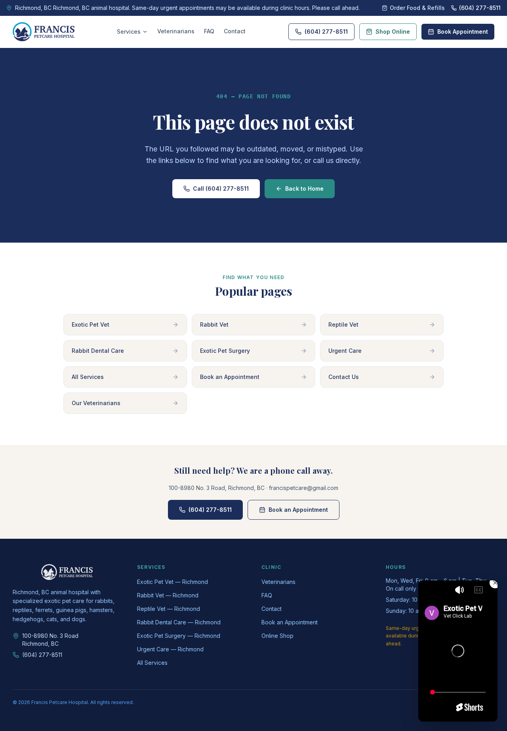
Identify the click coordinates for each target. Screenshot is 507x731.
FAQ (209, 31)
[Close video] (495, 582)
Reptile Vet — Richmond (168, 608)
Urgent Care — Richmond (170, 649)
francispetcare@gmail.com (303, 487)
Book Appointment (462, 31)
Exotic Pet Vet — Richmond (172, 581)
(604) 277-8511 (326, 31)
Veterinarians (175, 31)
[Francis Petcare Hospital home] (43, 31)
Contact (235, 31)
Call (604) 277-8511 (221, 188)
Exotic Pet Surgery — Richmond (178, 635)
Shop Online (392, 31)
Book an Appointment (298, 509)
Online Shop (277, 635)
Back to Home (304, 188)
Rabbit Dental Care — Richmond (179, 622)
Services (129, 31)
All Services (152, 662)
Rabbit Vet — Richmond (167, 595)
